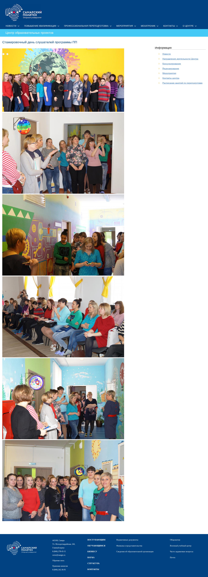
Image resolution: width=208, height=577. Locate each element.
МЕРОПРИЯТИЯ (124, 26)
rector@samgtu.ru (58, 555)
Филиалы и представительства (129, 546)
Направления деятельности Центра (180, 59)
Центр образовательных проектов (29, 32)
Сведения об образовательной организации (134, 551)
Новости (166, 54)
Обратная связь (58, 560)
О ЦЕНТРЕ (188, 26)
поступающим (96, 540)
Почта (172, 557)
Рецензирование (170, 68)
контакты (93, 569)
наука (90, 557)
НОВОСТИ (11, 26)
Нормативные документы (127, 540)
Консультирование (171, 63)
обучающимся (96, 546)
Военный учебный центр (180, 546)
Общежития (175, 540)
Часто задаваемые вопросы (181, 551)
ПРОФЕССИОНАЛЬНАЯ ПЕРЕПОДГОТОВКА (86, 26)
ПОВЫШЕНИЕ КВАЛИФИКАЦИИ (40, 26)
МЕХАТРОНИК (148, 26)
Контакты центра (170, 78)
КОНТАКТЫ (169, 26)
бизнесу (92, 551)
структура (93, 563)
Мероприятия (169, 73)
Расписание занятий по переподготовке (182, 83)
